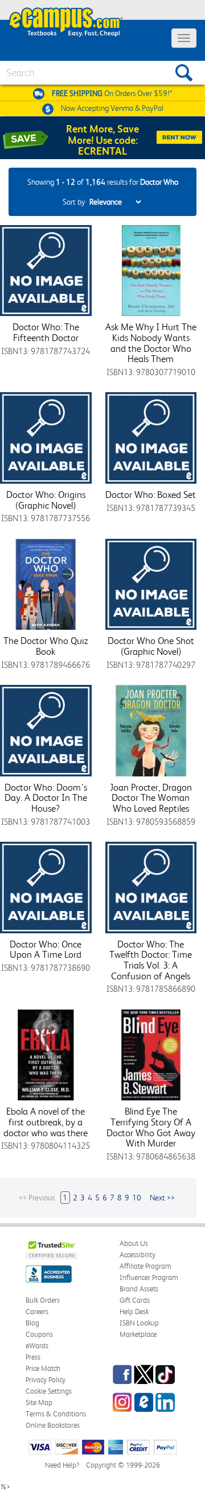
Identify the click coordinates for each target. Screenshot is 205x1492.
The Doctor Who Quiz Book (45, 646)
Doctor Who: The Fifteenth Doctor (46, 332)
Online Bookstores (53, 1425)
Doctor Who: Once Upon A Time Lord (45, 949)
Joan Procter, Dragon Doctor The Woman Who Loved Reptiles (151, 798)
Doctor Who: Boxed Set (150, 494)
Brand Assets (139, 1289)
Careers (37, 1311)
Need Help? (62, 1465)
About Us (134, 1243)
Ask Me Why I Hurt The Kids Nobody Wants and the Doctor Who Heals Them (150, 342)
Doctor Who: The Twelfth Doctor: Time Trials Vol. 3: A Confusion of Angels (150, 960)
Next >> (162, 1197)
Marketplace (138, 1334)
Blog (32, 1323)
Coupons (39, 1334)
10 (136, 1197)
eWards (37, 1345)
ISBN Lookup (139, 1323)
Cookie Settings (49, 1391)
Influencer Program (149, 1277)
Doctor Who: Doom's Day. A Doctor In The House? (46, 798)
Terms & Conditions (56, 1414)
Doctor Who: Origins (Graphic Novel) (45, 500)
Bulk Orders (43, 1300)
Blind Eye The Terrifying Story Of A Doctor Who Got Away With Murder (150, 1127)
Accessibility (137, 1254)
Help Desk (134, 1311)
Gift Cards (135, 1300)
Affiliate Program (145, 1266)
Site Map (39, 1402)
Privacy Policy (45, 1379)
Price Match (43, 1368)
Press (33, 1357)
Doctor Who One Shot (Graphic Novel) (151, 646)
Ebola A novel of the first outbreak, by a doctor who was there (45, 1122)
